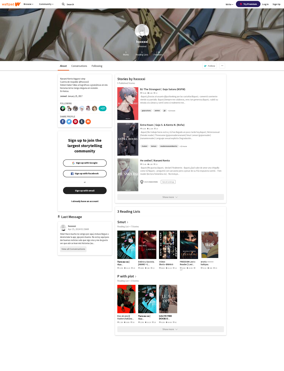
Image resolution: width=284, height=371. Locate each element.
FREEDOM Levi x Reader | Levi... (187, 263)
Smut (121, 222)
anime (157, 110)
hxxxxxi (72, 226)
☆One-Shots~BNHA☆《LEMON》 (166, 263)
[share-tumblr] (81, 121)
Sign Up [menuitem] (276, 4)
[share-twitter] (69, 121)
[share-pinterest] (75, 121)
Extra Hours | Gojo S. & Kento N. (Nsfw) (162, 125)
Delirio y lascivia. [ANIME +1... (146, 263)
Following (97, 66)
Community (45, 4)
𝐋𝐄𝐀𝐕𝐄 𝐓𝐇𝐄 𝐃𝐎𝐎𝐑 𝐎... (165, 317)
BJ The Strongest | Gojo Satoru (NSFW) (162, 89)
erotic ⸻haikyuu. (207, 263)
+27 (103, 108)
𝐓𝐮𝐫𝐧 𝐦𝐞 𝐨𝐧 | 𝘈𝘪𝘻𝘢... (123, 263)
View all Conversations (73, 248)
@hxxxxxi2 (84, 81)
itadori (144, 146)
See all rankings (168, 182)
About (63, 66)
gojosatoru (146, 110)
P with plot (125, 276)
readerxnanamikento (168, 146)
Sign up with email (85, 190)
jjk (165, 110)
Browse (28, 4)
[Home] (11, 4)
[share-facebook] (62, 121)
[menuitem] (209, 66)
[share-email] (88, 121)
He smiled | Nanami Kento (155, 160)
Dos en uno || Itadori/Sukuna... (125, 317)
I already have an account (85, 201)
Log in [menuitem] (265, 4)
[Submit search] (63, 4)
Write (229, 4)
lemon (153, 146)
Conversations (79, 66)
